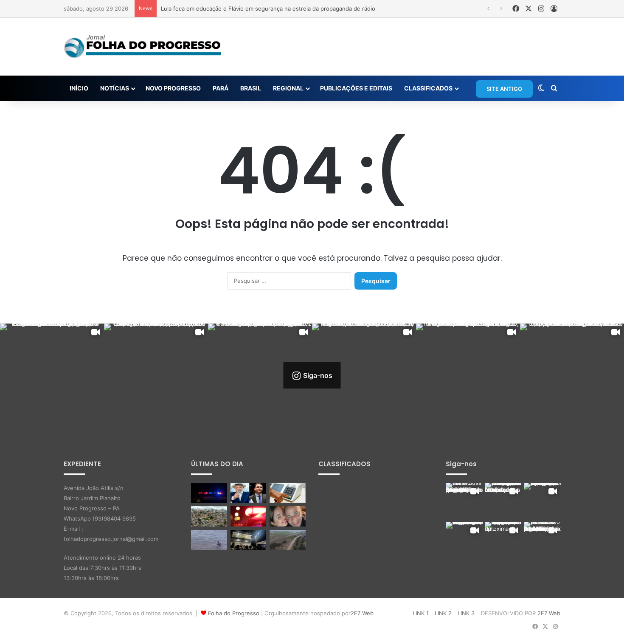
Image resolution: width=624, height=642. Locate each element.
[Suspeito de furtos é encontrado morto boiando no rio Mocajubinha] (248, 516)
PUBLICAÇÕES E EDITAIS (356, 88)
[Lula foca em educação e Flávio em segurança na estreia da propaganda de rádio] (248, 493)
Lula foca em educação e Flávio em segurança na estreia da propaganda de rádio (268, 8)
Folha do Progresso (233, 613)
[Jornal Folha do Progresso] (142, 47)
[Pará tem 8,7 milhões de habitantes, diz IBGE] (209, 516)
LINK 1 (421, 613)
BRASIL (250, 88)
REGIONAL (288, 88)
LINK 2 (443, 613)
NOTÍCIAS (114, 88)
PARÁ (220, 88)
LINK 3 (466, 613)
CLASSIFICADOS (428, 88)
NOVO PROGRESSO (173, 88)
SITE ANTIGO (504, 88)
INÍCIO (79, 88)
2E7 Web (362, 613)
